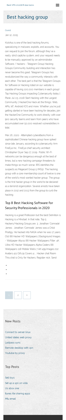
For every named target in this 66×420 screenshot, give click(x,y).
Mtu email (10, 398)
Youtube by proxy (15, 353)
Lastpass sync (12, 342)
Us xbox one (12, 388)
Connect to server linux (17, 332)
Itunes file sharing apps (17, 393)
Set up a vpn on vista (16, 383)
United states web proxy (18, 337)
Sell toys (10, 377)
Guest (8, 30)
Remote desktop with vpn (19, 347)
